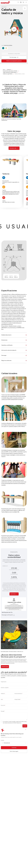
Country (2, 740)
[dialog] (14, 422)
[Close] (25, 729)
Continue (14, 747)
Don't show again (14, 751)
